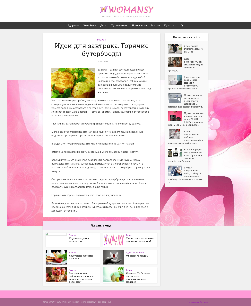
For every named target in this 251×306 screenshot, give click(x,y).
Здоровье (73, 25)
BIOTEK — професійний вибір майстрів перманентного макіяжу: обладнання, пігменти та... (185, 175)
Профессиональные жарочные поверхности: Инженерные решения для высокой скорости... (185, 101)
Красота (169, 25)
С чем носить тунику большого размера (193, 49)
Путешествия (119, 25)
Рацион (101, 39)
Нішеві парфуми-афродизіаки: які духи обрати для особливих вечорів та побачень (185, 155)
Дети (103, 25)
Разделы (204, 302)
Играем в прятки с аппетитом (80, 240)
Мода (154, 25)
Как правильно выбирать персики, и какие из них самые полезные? (81, 277)
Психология (139, 25)
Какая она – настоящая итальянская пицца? (140, 240)
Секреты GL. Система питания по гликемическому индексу (138, 277)
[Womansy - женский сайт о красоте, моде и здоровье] (125, 8)
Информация (193, 302)
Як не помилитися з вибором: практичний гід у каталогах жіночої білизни (185, 137)
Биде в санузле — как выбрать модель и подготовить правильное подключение (185, 83)
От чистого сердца (137, 255)
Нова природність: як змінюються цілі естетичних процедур (185, 64)
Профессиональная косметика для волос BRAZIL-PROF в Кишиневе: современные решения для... (186, 119)
